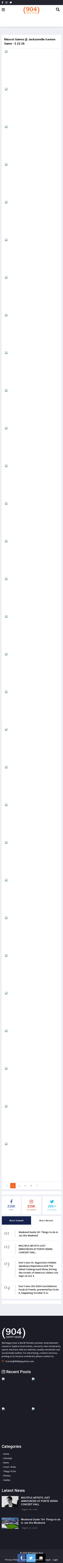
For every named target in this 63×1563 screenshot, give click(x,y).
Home (6, 1453)
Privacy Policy (12, 1559)
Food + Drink (9, 1466)
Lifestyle (7, 1458)
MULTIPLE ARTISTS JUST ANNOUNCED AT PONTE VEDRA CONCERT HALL (35, 1249)
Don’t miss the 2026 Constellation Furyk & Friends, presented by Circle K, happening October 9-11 (39, 1289)
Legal (47, 1559)
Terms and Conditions (32, 1559)
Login (55, 1559)
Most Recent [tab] (46, 1220)
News (6, 1462)
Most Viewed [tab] (16, 1220)
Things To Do (9, 1471)
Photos (7, 1475)
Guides (6, 1479)
